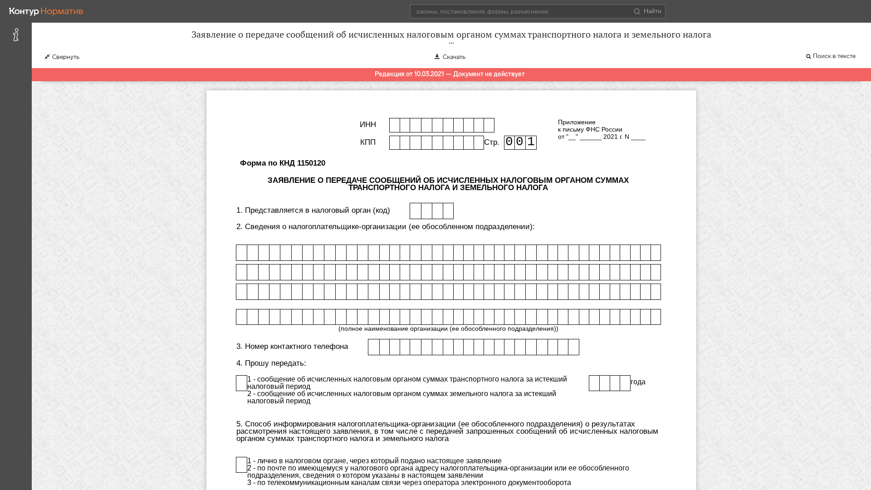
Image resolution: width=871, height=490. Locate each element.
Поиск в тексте (834, 56)
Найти (652, 11)
